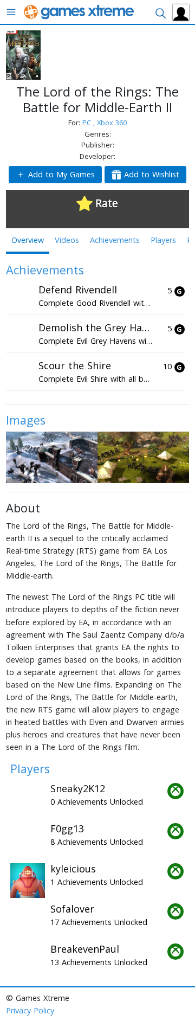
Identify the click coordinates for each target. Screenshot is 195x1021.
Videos (67, 240)
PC (87, 122)
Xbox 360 (112, 122)
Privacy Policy (30, 1010)
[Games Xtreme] (79, 11)
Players (163, 240)
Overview (27, 240)
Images (26, 420)
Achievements (115, 240)
